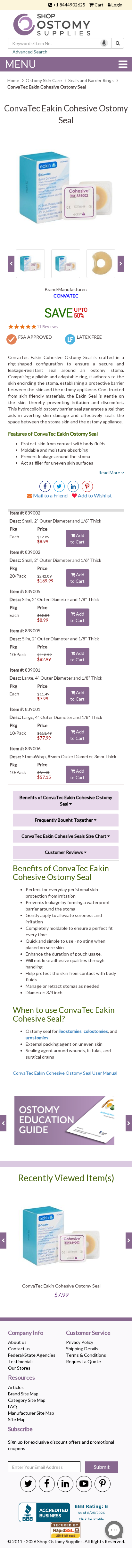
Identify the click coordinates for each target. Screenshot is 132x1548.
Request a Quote (83, 1361)
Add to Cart (77, 538)
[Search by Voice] (104, 43)
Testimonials (21, 1361)
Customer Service (88, 1333)
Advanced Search (29, 51)
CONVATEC (66, 295)
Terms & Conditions (86, 1355)
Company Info (25, 1333)
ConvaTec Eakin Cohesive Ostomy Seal (61, 1285)
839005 (32, 591)
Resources (21, 1377)
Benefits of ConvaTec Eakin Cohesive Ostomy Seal (66, 801)
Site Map (17, 1419)
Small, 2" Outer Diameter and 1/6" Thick (61, 521)
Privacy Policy (79, 1342)
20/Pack (18, 576)
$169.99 (45, 580)
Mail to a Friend (50, 495)
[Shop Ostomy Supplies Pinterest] (103, 1483)
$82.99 (44, 659)
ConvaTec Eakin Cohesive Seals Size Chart (64, 836)
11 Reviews (47, 326)
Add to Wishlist (94, 495)
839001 (32, 670)
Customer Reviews (64, 852)
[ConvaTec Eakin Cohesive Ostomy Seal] (66, 187)
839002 (32, 512)
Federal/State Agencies (31, 1355)
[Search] (117, 43)
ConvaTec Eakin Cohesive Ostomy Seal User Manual (65, 1073)
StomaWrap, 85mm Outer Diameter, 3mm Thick (68, 756)
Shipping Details (82, 1348)
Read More (109, 472)
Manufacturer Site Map (31, 1413)
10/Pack (18, 654)
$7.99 (42, 698)
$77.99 (44, 738)
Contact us (19, 1348)
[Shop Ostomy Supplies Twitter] (28, 1483)
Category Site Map (26, 1400)
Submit (102, 1467)
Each (14, 536)
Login (116, 4)
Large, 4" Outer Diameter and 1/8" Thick (61, 678)
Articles (16, 1387)
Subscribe (20, 1429)
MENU (20, 64)
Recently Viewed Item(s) (66, 1178)
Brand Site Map (23, 1393)
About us (17, 1342)
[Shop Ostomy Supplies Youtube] (84, 1483)
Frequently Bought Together (64, 820)
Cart (99, 4)
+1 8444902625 (69, 4)
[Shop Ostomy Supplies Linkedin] (73, 486)
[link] (87, 486)
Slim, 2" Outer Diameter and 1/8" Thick (60, 599)
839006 (32, 748)
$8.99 (42, 541)
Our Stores (19, 1368)
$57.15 (44, 777)
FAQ (12, 1406)
